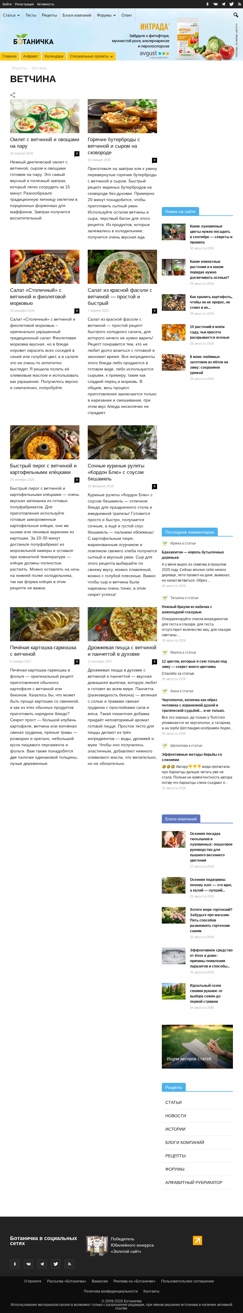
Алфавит (30, 56)
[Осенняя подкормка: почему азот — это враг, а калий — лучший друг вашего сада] (174, 885)
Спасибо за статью (178, 673)
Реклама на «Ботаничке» (134, 1281)
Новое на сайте (180, 211)
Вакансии (100, 1281)
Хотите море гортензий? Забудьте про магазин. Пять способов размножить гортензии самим (211, 920)
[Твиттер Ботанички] (231, 4)
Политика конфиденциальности (111, 1291)
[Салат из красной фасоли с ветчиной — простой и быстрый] (122, 267)
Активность (45, 4)
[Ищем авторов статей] (197, 1047)
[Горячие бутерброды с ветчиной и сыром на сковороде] (122, 116)
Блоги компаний (77, 15)
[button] (236, 15)
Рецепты (49, 15)
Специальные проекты (89, 56)
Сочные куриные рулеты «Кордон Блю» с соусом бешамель (116, 472)
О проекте (32, 1281)
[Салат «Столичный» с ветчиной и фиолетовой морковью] (44, 267)
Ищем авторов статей (189, 1058)
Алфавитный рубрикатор (193, 1182)
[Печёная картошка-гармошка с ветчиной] (44, 624)
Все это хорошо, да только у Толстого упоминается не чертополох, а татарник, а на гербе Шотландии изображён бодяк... (197, 722)
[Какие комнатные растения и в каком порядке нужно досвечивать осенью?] (174, 267)
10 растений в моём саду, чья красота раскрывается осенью (209, 332)
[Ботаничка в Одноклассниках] (207, 4)
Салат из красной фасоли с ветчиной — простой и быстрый (120, 296)
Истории (175, 1129)
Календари (54, 56)
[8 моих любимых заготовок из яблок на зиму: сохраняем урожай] (174, 362)
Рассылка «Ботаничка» (66, 1281)
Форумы (104, 15)
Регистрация (24, 4)
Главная (10, 56)
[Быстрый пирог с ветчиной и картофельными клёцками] (44, 442)
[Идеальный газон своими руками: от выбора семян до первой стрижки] (174, 991)
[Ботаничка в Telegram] (223, 4)
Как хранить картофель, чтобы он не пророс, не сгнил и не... (211, 302)
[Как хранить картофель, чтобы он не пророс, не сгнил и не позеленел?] (174, 302)
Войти (7, 4)
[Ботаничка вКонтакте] (215, 4)
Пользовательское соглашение (187, 1281)
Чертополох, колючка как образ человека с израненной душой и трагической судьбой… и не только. (193, 705)
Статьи (9, 15)
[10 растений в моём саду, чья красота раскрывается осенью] (174, 332)
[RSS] (239, 4)
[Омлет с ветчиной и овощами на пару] (44, 116)
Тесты (30, 15)
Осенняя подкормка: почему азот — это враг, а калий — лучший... (211, 885)
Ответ (127, 15)
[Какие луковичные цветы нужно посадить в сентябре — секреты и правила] (174, 232)
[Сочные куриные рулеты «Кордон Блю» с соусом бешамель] (122, 442)
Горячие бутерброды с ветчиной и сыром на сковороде (114, 146)
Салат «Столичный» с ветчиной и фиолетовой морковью (38, 296)
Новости (175, 1115)
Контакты (151, 1291)
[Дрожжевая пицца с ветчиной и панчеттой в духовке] (122, 624)
